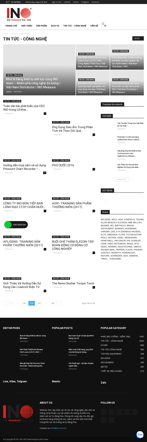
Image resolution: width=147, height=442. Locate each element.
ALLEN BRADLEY (109, 222)
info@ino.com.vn (58, 428)
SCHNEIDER (116, 256)
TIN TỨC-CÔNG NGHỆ (111, 349)
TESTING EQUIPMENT (111, 353)
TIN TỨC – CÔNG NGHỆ (74, 25)
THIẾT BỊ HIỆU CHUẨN (111, 371)
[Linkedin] (123, 2)
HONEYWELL (107, 240)
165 (24, 303)
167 (39, 303)
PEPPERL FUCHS (124, 250)
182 (52, 303)
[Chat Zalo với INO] (140, 435)
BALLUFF (137, 222)
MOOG (130, 244)
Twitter (76, 2)
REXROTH (116, 253)
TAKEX (104, 259)
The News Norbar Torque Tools (73, 283)
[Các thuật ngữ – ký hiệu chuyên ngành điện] (59, 367)
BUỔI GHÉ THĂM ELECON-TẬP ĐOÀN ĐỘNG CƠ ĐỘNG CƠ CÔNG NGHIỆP (73, 245)
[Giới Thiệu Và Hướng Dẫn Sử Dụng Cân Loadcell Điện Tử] (24, 269)
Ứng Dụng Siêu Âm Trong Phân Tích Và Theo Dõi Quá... (72, 128)
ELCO (103, 234)
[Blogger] (113, 2)
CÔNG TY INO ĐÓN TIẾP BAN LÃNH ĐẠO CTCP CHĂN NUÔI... (24, 205)
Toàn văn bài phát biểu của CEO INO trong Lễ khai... (24, 107)
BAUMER (105, 225)
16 (45, 173)
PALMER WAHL (108, 250)
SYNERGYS (129, 219)
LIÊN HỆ (94, 25)
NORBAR (112, 247)
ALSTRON (122, 222)
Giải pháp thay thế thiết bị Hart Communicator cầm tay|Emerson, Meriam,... (129, 153)
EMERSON (112, 234)
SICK (125, 256)
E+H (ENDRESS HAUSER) (128, 231)
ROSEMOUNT (128, 253)
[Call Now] (8, 224)
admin (9, 92)
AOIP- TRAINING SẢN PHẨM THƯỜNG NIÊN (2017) (71, 205)
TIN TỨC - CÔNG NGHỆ (14, 75)
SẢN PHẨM (41, 25)
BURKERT (119, 228)
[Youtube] (142, 2)
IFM (128, 240)
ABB (130, 222)
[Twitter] (137, 2)
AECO (114, 219)
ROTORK (105, 256)
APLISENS (105, 219)
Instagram (85, 2)
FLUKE (122, 234)
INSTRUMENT (107, 362)
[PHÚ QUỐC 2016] (73, 151)
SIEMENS (133, 256)
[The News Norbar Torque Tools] (73, 269)
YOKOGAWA (115, 259)
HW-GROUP (119, 240)
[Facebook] (118, 2)
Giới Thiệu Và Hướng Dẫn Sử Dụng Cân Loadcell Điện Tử (22, 285)
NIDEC (104, 247)
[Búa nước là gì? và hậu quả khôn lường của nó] (59, 339)
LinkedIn (67, 2)
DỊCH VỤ (55, 25)
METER (104, 366)
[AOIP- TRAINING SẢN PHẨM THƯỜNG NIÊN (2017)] (73, 189)
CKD (113, 231)
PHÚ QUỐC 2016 (63, 165)
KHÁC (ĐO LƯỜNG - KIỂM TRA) (115, 336)
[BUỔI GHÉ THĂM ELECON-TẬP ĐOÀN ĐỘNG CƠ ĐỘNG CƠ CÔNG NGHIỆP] (73, 227)
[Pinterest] (127, 2)
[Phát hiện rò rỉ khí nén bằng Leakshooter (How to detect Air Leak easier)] (108, 141)
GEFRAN (112, 237)
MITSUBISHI (120, 244)
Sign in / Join (56, 2)
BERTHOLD (120, 225)
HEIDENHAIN (130, 237)
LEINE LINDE (107, 244)
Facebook (95, 2)
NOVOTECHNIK (125, 247)
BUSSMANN (130, 228)
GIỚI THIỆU (26, 25)
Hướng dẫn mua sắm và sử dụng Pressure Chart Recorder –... (24, 167)
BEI (112, 225)
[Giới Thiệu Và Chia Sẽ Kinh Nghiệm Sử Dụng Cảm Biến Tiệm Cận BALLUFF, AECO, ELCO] (108, 168)
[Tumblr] (132, 2)
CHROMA (105, 231)
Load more (121, 179)
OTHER (104, 345)
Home (5, 33)
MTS (136, 244)
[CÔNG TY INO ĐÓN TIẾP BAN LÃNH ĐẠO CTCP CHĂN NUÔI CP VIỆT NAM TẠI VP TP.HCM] (24, 189)
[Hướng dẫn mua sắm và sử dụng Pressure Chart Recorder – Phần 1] (24, 151)
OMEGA (137, 247)
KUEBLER (136, 240)
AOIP (120, 219)
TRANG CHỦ (11, 25)
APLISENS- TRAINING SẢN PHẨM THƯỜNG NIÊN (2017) (23, 243)
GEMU (120, 237)
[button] (140, 25)
